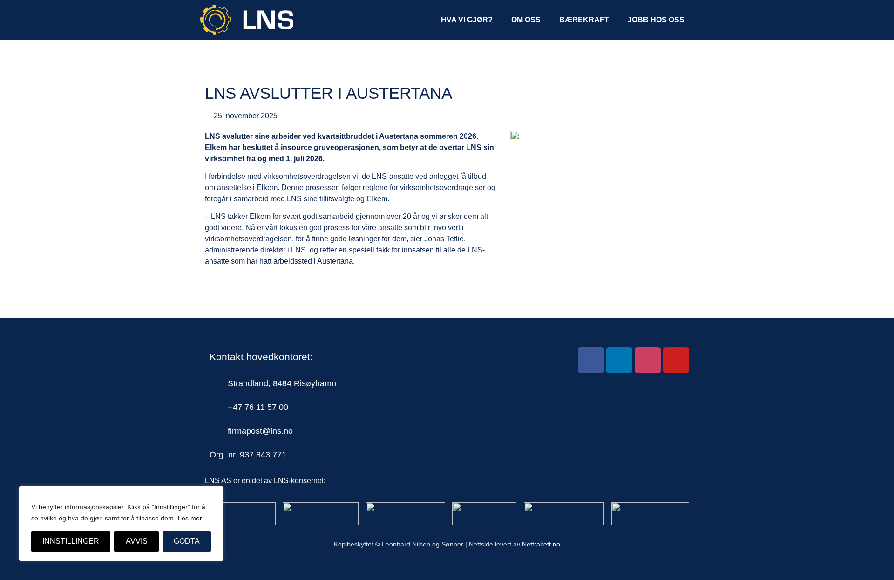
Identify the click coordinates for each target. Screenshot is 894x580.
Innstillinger (70, 541)
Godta (187, 541)
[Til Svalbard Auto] (484, 513)
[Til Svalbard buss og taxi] (564, 513)
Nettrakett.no (541, 544)
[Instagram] (648, 360)
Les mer (190, 518)
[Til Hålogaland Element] (321, 513)
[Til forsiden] (240, 513)
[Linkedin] (619, 360)
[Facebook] (591, 360)
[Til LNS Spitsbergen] (405, 513)
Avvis (137, 541)
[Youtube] (676, 360)
